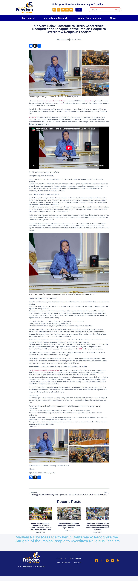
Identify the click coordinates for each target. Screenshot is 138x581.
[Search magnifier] (119, 9)
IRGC (80, 349)
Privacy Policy (75, 558)
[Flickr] (67, 10)
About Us (78, 563)
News (113, 18)
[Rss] (71, 10)
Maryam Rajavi (89, 101)
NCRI (61, 103)
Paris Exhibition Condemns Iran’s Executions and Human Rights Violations (69, 526)
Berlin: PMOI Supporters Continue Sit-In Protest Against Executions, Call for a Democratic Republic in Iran (40, 527)
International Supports (55, 18)
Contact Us (61, 558)
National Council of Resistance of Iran (45, 370)
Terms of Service (63, 563)
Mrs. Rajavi (33, 117)
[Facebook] (54, 10)
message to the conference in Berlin (51, 101)
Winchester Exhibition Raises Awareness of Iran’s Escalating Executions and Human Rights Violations (97, 527)
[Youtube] (63, 10)
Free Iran (27, 18)
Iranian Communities (89, 18)
